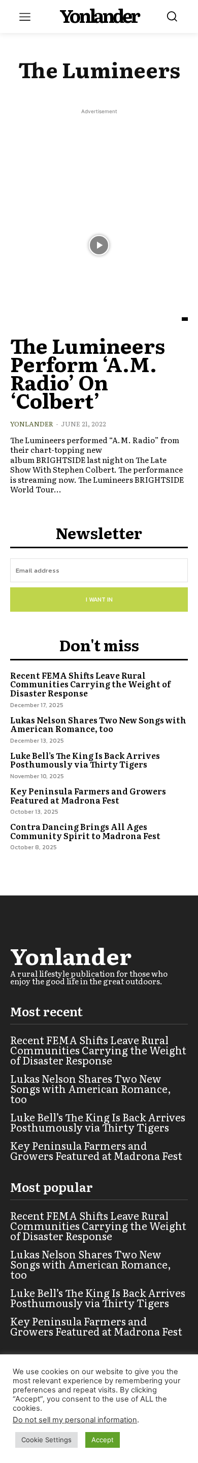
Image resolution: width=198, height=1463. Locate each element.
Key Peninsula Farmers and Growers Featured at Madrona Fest (88, 795)
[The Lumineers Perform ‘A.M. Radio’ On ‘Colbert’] (99, 245)
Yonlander (31, 423)
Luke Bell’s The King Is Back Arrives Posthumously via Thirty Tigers (85, 760)
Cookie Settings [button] (46, 1440)
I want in (99, 599)
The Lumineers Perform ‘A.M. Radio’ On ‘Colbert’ (87, 372)
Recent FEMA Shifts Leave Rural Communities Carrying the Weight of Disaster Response (90, 684)
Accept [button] (102, 1440)
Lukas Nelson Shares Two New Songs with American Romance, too (98, 724)
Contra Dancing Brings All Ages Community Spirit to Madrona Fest (85, 831)
